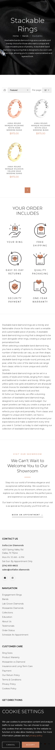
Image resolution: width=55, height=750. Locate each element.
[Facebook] (5, 578)
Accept (30, 745)
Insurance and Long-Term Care (17, 666)
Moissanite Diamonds (12, 608)
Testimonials (8, 626)
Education (7, 617)
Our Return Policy (11, 675)
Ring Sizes (7, 653)
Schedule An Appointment (15, 634)
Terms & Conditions (11, 679)
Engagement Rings (12, 595)
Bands (5, 599)
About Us (6, 621)
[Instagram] (12, 578)
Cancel (10, 745)
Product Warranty (11, 657)
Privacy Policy (9, 684)
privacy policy (35, 735)
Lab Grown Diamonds (13, 603)
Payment (6, 671)
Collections (7, 612)
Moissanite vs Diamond (13, 662)
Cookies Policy (9, 688)
